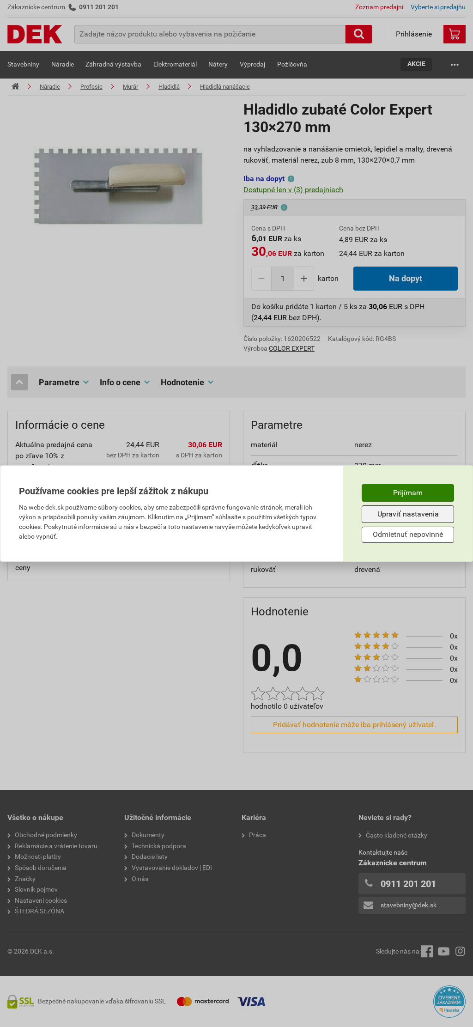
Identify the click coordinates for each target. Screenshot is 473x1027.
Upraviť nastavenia (408, 514)
